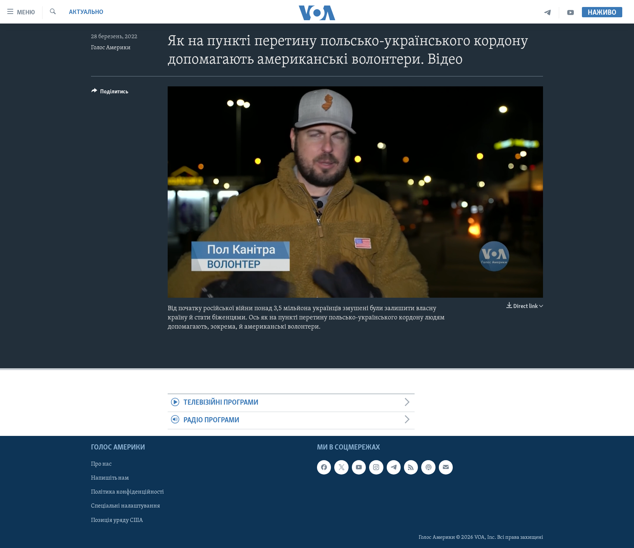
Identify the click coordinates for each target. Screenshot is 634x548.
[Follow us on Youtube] (359, 467)
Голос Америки (111, 48)
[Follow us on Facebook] (324, 467)
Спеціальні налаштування (125, 506)
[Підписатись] (446, 467)
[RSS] (411, 467)
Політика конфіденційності (127, 492)
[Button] (109, 93)
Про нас (101, 464)
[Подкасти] (428, 467)
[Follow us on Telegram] (394, 467)
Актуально (86, 12)
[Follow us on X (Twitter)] (341, 467)
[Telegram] (547, 12)
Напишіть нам (110, 478)
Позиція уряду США (117, 520)
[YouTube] (570, 12)
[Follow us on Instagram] (376, 467)
